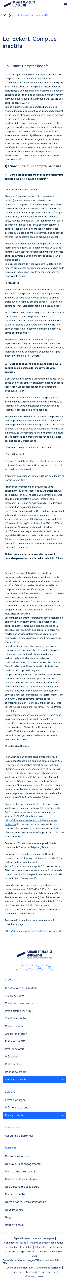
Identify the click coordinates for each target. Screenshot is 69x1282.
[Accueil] (5, 16)
